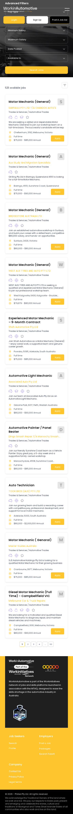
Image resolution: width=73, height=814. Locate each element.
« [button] (18, 644)
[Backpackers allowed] (16, 117)
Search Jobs (36, 70)
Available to (14, 58)
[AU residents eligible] (10, 117)
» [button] (54, 644)
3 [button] (33, 644)
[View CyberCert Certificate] (36, 713)
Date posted (15, 49)
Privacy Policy (16, 776)
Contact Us (15, 771)
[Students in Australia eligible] (21, 117)
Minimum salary (16, 30)
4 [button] (39, 644)
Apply (57, 138)
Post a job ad (59, 19)
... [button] (45, 644)
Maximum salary (17, 39)
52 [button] (51, 644)
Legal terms (15, 782)
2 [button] (28, 644)
